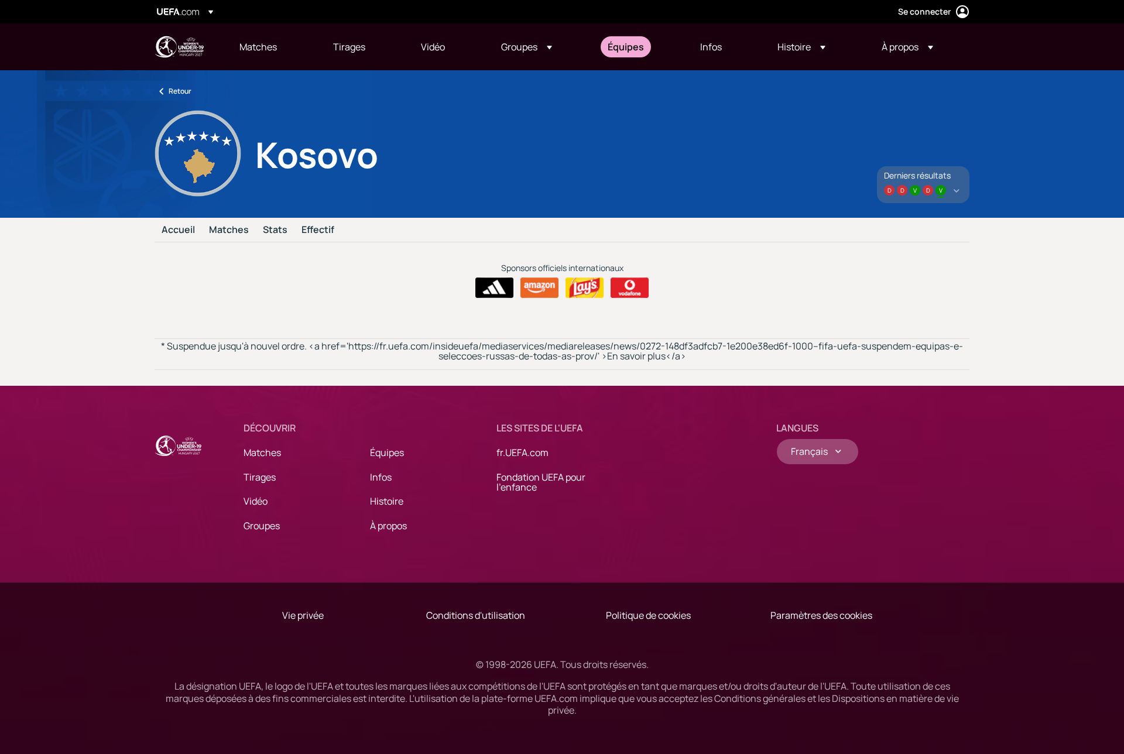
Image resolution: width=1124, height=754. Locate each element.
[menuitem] (271, 47)
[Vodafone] (630, 288)
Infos (381, 477)
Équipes (387, 452)
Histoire (386, 501)
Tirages (260, 477)
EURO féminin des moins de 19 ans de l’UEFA (179, 47)
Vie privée (303, 615)
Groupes (262, 525)
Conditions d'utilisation (475, 615)
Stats (275, 230)
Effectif (317, 230)
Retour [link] (180, 91)
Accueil (178, 230)
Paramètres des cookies (821, 615)
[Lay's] (585, 288)
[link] (258, 47)
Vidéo (256, 501)
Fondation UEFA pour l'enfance (540, 482)
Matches (229, 230)
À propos (388, 525)
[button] (527, 47)
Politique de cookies (648, 615)
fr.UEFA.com (522, 452)
